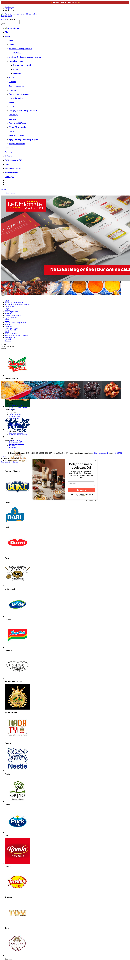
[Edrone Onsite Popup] (65, 480)
